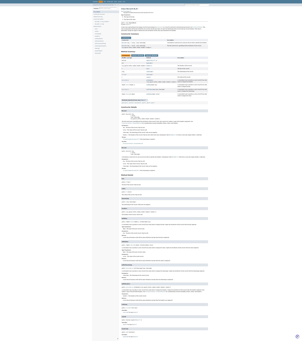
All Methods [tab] (126, 55)
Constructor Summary (99, 14)
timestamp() (98, 33)
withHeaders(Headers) (100, 46)
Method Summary (98, 16)
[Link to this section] (139, 34)
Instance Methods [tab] (137, 55)
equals (148, 60)
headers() (97, 36)
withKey (148, 84)
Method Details (97, 26)
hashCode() (98, 53)
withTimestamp (150, 89)
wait (143, 102)
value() (96, 31)
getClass (124, 102)
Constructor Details (98, 19)
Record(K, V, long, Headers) (102, 21)
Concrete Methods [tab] (151, 55)
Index (115, 1)
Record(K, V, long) (99, 24)
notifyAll (137, 102)
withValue (149, 94)
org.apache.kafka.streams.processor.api (103, 4)
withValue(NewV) (99, 41)
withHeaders (149, 80)
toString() (97, 48)
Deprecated (110, 1)
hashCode (148, 63)
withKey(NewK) (99, 38)
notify (131, 102)
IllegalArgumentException (130, 139)
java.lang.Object (125, 11)
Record (117, 4)
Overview (95, 1)
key (147, 68)
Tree (105, 1)
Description (97, 11)
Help (124, 1)
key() (96, 28)
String (124, 74)
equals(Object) (98, 50)
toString (148, 74)
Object (128, 24)
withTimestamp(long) (100, 43)
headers (148, 65)
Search (120, 1)
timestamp (149, 71)
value (148, 77)
